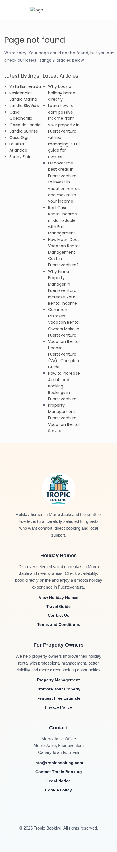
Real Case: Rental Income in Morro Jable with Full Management (62, 220)
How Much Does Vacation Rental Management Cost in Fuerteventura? (64, 252)
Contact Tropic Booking (58, 772)
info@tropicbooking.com (58, 762)
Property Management (58, 680)
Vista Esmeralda (25, 86)
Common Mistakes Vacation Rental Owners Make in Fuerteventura (64, 322)
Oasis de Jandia (25, 125)
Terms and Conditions (58, 624)
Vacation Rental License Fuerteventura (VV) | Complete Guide (64, 354)
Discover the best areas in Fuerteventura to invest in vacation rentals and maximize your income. (64, 182)
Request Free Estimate (58, 698)
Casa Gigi (18, 137)
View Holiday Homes (58, 597)
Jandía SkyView (24, 105)
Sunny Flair (19, 157)
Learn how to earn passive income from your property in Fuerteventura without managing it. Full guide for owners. (64, 131)
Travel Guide (58, 606)
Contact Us (58, 615)
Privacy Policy (58, 707)
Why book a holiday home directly (61, 93)
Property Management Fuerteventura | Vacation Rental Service (64, 418)
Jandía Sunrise (23, 131)
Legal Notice (58, 781)
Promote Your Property (58, 689)
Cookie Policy (58, 790)
